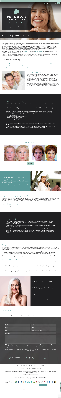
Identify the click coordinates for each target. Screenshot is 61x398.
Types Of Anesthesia (26, 65)
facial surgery (25, 51)
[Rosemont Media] (30, 390)
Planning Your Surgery (26, 63)
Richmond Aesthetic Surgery (12, 386)
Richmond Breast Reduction (33, 386)
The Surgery (4, 67)
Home (3, 33)
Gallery (15, 3)
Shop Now (19, 3)
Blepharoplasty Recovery (46, 67)
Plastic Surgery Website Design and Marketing (27, 389)
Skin (13, 3)
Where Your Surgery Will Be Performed (9, 65)
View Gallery (30, 163)
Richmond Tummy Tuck (49, 386)
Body (8, 3)
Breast (5, 3)
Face (10, 3)
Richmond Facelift (25, 386)
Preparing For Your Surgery (46, 63)
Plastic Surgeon (24, 221)
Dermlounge (19, 386)
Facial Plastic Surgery (8, 33)
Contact (23, 3)
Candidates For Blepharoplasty (8, 63)
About (2, 3)
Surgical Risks (44, 65)
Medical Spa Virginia (42, 386)
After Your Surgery (25, 67)
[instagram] (45, 359)
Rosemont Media (38, 389)
